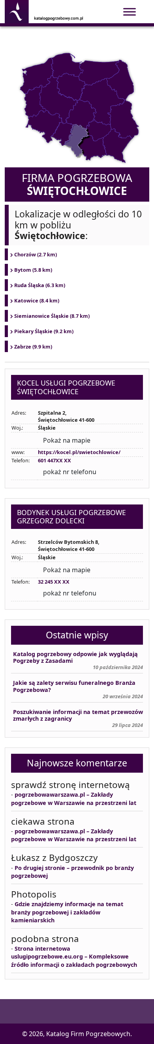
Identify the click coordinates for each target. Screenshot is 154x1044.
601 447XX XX (54, 460)
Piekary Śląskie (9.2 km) (43, 331)
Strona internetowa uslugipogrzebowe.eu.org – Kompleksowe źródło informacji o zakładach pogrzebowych (74, 956)
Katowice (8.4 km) (36, 300)
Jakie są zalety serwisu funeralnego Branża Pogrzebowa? (74, 686)
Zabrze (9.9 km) (33, 346)
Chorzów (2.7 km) (35, 254)
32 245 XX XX (53, 581)
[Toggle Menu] (129, 11)
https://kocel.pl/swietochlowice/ (79, 452)
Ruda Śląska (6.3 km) (39, 285)
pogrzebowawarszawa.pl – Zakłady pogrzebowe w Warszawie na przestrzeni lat (73, 798)
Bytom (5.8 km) (33, 269)
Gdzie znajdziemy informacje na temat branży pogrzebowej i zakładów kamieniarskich (67, 911)
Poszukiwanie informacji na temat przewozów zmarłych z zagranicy (78, 715)
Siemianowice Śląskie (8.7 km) (52, 315)
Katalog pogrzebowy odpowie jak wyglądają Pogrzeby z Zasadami (75, 657)
